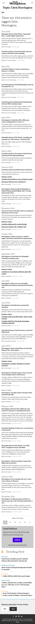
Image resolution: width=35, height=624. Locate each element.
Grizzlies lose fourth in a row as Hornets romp (17, 179)
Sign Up (17, 540)
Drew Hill (5, 60)
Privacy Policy (29, 620)
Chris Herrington (7, 46)
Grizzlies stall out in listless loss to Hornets (17, 170)
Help (5, 609)
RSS (3, 12)
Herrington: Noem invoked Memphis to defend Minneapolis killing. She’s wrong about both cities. (16, 191)
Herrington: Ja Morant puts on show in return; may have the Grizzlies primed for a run (17, 501)
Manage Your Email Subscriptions (17, 545)
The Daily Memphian (12, 619)
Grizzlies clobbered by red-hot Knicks (14, 224)
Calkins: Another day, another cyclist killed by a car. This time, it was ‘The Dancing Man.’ (17, 585)
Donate (17, 622)
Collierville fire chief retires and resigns (16, 576)
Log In (13, 609)
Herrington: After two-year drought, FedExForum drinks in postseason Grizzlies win (17, 285)
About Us (22, 620)
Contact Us (20, 619)
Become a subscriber (9, 604)
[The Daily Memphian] (17, 3)
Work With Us (16, 620)
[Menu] (3, 3)
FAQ (25, 619)
